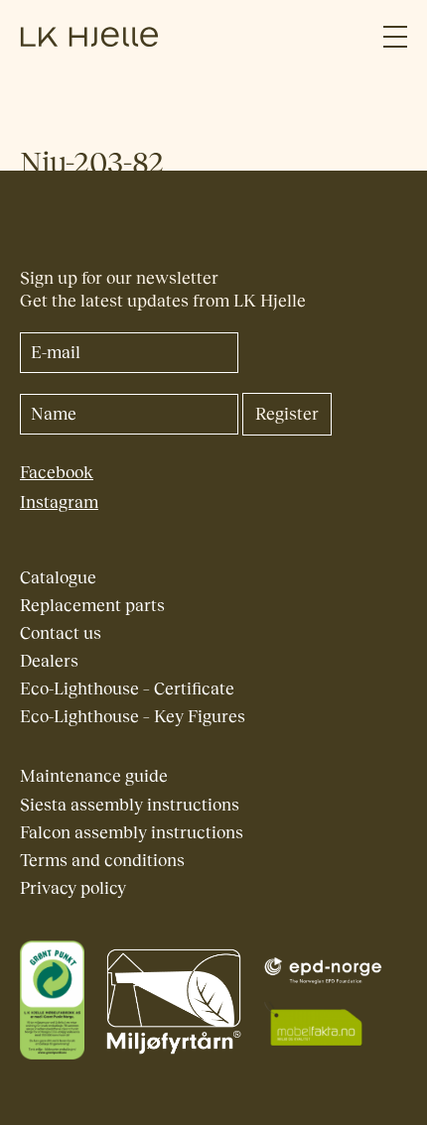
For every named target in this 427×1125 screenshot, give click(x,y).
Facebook (56, 472)
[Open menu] (395, 37)
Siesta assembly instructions (129, 805)
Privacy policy (73, 888)
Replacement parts (92, 605)
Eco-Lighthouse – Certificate (127, 689)
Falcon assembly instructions (131, 832)
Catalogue (58, 577)
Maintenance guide (94, 776)
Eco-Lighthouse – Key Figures (132, 716)
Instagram (59, 502)
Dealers (49, 661)
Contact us (60, 633)
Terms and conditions (102, 860)
